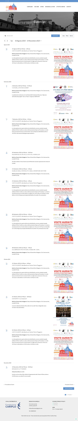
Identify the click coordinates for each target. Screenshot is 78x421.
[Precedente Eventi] (5, 41)
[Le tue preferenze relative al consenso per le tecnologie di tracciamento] (76, 419)
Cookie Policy (56, 404)
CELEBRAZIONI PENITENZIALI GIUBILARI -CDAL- (26, 249)
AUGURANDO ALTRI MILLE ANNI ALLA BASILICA (26, 154)
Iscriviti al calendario (68, 388)
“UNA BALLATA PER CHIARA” (20, 88)
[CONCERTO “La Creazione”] (63, 311)
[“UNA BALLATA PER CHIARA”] (63, 100)
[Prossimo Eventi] (7, 41)
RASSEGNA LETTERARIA (19, 369)
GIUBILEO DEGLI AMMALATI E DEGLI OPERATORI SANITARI (29, 171)
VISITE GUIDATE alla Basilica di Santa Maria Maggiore (27, 51)
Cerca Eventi (55, 35)
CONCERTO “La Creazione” (19, 298)
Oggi (11, 40)
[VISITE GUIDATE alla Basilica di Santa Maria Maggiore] (63, 63)
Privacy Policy (56, 403)
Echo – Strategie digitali (57, 409)
